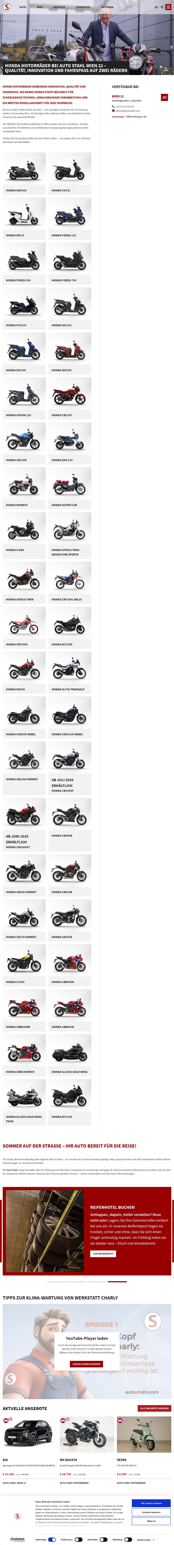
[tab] (56, 1281)
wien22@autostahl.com (128, 110)
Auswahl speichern (151, 1512)
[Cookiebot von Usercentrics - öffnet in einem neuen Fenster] (17, 1540)
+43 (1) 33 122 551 (125, 106)
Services (59, 7)
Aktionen (107, 7)
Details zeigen (144, 1539)
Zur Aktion (99, 1263)
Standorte (83, 7)
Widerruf (151, 1521)
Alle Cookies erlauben (151, 1503)
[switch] (79, 1540)
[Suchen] (162, 7)
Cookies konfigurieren (86, 1364)
